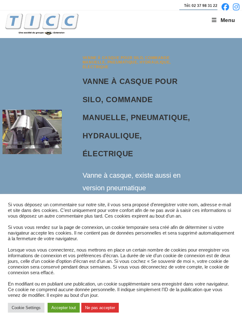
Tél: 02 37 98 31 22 (200, 5)
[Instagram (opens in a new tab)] (235, 7)
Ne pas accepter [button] (100, 307)
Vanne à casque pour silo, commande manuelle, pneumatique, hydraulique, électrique (136, 117)
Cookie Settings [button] (26, 307)
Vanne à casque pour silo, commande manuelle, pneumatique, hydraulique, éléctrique (127, 62)
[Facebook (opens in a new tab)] (225, 7)
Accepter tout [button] (63, 307)
